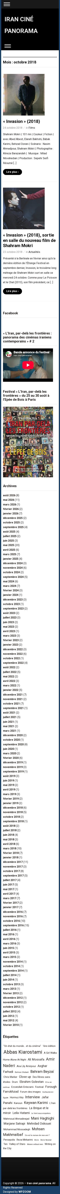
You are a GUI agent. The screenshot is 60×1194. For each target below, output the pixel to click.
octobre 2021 (11, 703)
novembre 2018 (13, 812)
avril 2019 (9, 789)
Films (31, 127)
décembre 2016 (13, 911)
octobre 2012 (11, 1006)
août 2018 (9, 825)
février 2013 (11, 993)
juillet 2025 (9, 536)
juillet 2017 (9, 880)
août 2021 (9, 712)
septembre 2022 (13, 662)
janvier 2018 (10, 857)
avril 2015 (9, 952)
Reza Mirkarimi (25, 1139)
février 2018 (11, 853)
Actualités (34, 252)
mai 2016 (8, 934)
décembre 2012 (13, 997)
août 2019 (9, 776)
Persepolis (9, 1139)
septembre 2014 (13, 970)
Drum (15, 1081)
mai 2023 (8, 626)
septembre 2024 (13, 577)
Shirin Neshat (45, 1140)
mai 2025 (8, 545)
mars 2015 (9, 957)
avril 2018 (9, 844)
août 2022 (9, 667)
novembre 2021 (13, 699)
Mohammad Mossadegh (17, 1129)
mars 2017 (9, 898)
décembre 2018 (13, 807)
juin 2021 (8, 721)
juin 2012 (8, 1016)
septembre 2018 (13, 821)
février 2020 (11, 757)
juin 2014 (8, 979)
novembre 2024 (13, 567)
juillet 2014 (9, 975)
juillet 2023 (9, 617)
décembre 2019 (13, 762)
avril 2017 (9, 893)
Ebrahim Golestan (32, 1082)
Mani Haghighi (42, 1118)
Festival (39, 1086)
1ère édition (49, 1046)
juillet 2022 (9, 672)
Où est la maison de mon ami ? (37, 1135)
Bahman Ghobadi (22, 1072)
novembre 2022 (13, 653)
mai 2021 (8, 726)
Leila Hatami (21, 1113)
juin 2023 (8, 622)
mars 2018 (9, 848)
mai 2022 (8, 676)
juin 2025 (8, 540)
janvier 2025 (10, 558)
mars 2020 (9, 753)
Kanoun (18, 1103)
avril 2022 (9, 681)
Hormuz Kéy (17, 1097)
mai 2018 (8, 839)
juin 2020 (8, 748)
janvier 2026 (10, 513)
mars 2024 (9, 586)
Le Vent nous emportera (40, 1113)
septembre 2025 (13, 527)
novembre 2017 (13, 866)
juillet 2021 (9, 717)
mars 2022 (9, 685)
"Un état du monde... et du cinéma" (22, 1046)
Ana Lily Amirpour (26, 1066)
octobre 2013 (11, 984)
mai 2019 (8, 785)
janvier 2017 (10, 907)
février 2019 (11, 798)
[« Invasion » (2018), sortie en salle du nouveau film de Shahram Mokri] (24, 208)
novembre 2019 (13, 767)
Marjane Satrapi (14, 1123)
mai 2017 (8, 889)
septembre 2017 (13, 875)
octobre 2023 (11, 604)
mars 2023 (9, 635)
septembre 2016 (13, 925)
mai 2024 (8, 581)
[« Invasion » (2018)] (24, 94)
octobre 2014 (11, 966)
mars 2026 (9, 504)
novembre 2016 (13, 916)
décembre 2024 (13, 563)
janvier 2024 (10, 595)
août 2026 (9, 495)
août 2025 (9, 531)
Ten (6, 1144)
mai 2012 (8, 1020)
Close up (25, 1077)
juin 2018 (8, 834)
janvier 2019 (10, 803)
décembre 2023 (13, 599)
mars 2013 (9, 988)
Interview (32, 1097)
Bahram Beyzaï (42, 1071)
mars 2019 (9, 794)
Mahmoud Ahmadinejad (16, 1118)
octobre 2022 (11, 658)
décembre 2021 (13, 694)
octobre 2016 (11, 920)
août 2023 (9, 613)
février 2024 (11, 590)
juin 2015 (8, 948)
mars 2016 (9, 943)
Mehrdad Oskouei (39, 1123)
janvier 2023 (10, 644)
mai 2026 (8, 499)
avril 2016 (9, 939)
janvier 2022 (10, 690)
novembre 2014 (13, 961)
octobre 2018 (11, 816)
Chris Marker (10, 1076)
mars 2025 (9, 554)
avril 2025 (9, 549)
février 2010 (11, 1025)
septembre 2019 (13, 771)
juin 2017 (8, 884)
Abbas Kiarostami (23, 1052)
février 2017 (11, 902)
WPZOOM (24, 1191)
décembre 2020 (13, 735)
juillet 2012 (9, 1011)
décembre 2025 (13, 518)
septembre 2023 (13, 608)
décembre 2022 (13, 649)
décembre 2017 (13, 862)
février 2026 (11, 509)
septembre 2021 (13, 708)
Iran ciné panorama (39, 1183)
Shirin (36, 1140)
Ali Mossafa (36, 1059)
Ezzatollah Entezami (22, 1086)
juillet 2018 (9, 830)
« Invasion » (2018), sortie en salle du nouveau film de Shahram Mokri (29, 240)
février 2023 (11, 640)
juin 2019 (8, 780)
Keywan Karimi (36, 1103)
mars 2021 (9, 730)
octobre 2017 (11, 871)
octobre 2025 (11, 522)
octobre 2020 (11, 739)
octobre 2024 (11, 572)
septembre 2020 (13, 744)
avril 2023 (9, 631)
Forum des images (30, 1091)
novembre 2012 (13, 1002)
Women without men (35, 1144)
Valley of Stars (17, 1144)
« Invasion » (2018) (21, 121)
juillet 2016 (9, 929)
